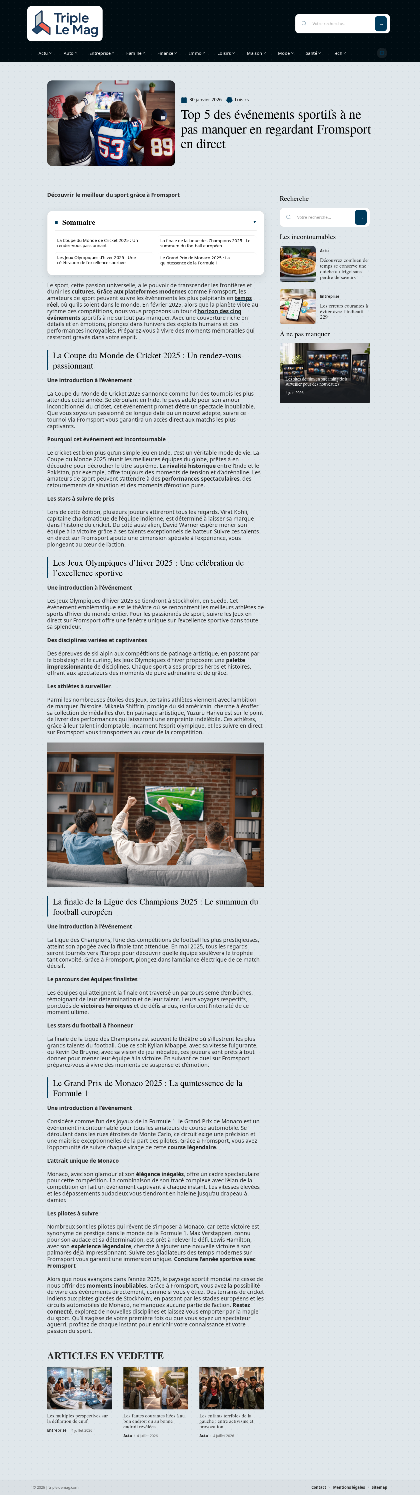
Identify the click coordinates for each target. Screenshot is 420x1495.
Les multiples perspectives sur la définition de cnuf (77, 1418)
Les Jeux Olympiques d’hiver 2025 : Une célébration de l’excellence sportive (96, 259)
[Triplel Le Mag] (65, 24)
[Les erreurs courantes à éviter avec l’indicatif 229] (298, 307)
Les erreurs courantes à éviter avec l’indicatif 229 (344, 311)
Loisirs (242, 99)
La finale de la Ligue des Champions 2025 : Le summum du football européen (205, 243)
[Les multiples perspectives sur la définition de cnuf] (79, 1388)
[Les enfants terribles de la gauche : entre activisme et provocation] (231, 1388)
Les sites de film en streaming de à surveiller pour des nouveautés (316, 381)
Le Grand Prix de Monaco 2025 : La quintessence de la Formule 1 (195, 260)
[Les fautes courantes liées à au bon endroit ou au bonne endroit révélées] (155, 1388)
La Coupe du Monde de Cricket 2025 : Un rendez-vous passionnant (97, 242)
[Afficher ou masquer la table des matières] (176, 222)
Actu (127, 1435)
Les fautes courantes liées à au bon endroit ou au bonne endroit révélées (154, 1421)
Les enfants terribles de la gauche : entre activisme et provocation (226, 1421)
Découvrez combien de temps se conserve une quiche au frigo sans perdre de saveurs (344, 268)
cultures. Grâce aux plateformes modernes (129, 291)
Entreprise (57, 1430)
